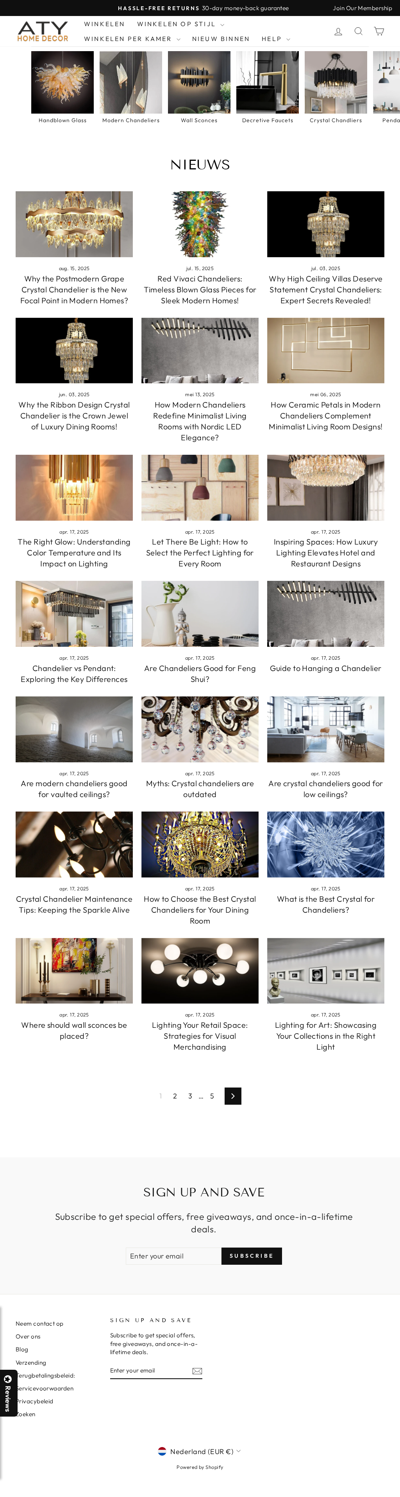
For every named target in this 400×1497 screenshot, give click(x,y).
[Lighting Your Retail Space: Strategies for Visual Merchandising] (200, 971)
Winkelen (104, 24)
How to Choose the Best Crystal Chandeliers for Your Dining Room (200, 910)
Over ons (28, 1336)
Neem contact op (40, 1323)
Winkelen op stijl (178, 24)
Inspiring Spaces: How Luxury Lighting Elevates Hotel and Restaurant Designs (326, 552)
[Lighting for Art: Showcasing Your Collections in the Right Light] (325, 971)
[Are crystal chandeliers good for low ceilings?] (325, 729)
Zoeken (26, 1414)
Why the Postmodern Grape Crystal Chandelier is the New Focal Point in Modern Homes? (74, 289)
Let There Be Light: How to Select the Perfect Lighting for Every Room (200, 552)
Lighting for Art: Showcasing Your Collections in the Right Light (326, 1036)
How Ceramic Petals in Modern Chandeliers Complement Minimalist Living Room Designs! (325, 415)
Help (273, 39)
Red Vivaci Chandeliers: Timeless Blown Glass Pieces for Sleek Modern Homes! (200, 289)
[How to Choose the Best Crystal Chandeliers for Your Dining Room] (200, 845)
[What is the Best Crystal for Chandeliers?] (325, 845)
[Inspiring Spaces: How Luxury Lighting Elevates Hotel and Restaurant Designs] (325, 488)
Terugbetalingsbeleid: (45, 1375)
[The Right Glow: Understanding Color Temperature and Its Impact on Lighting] (74, 488)
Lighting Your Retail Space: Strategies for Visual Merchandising (200, 1036)
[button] (399, 1496)
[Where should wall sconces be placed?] (74, 971)
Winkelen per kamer (129, 39)
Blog (22, 1349)
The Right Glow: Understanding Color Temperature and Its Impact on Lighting (74, 552)
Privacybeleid (35, 1401)
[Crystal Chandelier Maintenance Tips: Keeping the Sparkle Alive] (74, 845)
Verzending (31, 1362)
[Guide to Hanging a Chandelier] (325, 614)
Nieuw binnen (221, 39)
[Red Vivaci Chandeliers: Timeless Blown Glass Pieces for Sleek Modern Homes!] (200, 224)
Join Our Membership (362, 8)
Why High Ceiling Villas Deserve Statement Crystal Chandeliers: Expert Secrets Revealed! (325, 289)
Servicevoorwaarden (44, 1388)
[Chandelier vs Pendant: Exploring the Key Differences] (74, 614)
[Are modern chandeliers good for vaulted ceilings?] (74, 729)
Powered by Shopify (200, 1467)
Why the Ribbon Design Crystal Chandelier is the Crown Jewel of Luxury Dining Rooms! (74, 415)
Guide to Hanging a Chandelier (325, 668)
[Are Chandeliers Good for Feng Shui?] (200, 614)
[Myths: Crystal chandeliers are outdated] (200, 729)
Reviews (8, 1399)
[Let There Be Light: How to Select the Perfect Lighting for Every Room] (200, 488)
